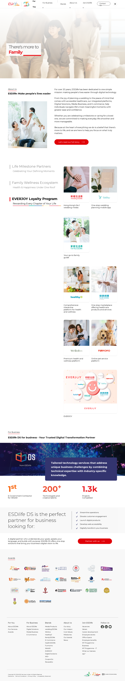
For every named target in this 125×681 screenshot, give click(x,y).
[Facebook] (102, 627)
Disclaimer (11, 676)
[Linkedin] (106, 627)
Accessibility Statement (44, 676)
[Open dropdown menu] (43, 8)
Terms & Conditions (21, 676)
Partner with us (92, 541)
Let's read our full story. (69, 142)
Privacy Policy (32, 676)
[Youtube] (110, 627)
